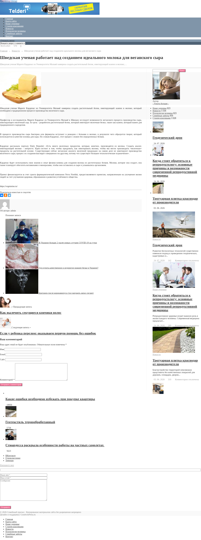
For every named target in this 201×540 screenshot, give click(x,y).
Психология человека (15, 31)
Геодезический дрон (167, 137)
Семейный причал (8, 1)
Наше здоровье (12, 23)
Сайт (2, 359)
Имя (2, 349)
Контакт (9, 36)
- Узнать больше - (161, 103)
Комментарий (7, 380)
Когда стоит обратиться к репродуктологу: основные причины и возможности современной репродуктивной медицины (175, 168)
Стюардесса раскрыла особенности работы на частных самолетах (54, 445)
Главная (9, 19)
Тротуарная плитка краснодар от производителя (175, 200)
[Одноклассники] (5, 195)
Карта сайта (11, 21)
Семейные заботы (13, 33)
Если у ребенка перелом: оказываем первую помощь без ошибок (48, 333)
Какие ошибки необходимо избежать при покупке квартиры (50, 399)
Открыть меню (7, 40)
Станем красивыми (14, 26)
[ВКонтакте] (1, 195)
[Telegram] (9, 195)
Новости (9, 28)
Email (2, 354)
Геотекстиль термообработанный (30, 422)
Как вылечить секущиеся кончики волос (30, 312)
